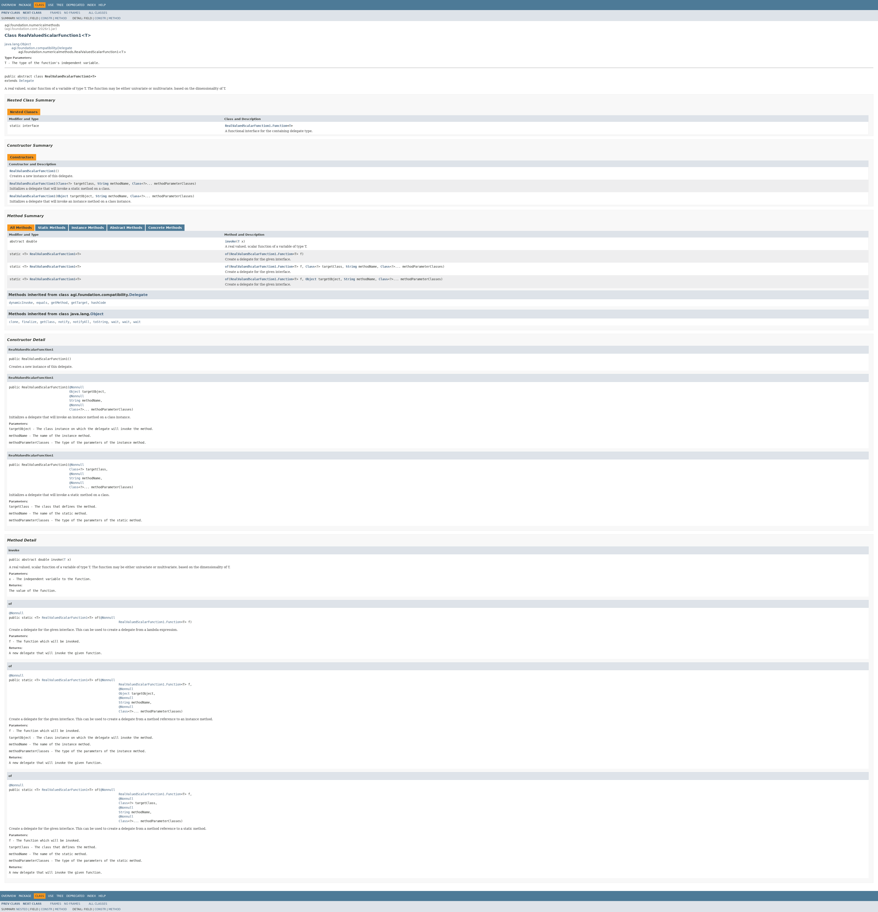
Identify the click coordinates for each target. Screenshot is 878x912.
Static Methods (51, 227)
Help (102, 5)
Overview (8, 5)
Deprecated (75, 5)
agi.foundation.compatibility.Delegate (41, 48)
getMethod (59, 302)
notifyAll (81, 322)
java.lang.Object (18, 44)
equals (41, 302)
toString (100, 322)
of (227, 254)
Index (91, 5)
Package (25, 5)
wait (115, 322)
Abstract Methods (126, 227)
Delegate (26, 81)
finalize (29, 322)
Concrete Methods (165, 227)
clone (13, 322)
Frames (55, 12)
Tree (60, 5)
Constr (46, 18)
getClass (47, 322)
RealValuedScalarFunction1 (32, 171)
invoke (230, 241)
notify (63, 322)
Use (51, 5)
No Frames (72, 12)
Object (62, 196)
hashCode (98, 302)
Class (61, 183)
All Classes (98, 12)
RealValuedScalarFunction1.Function (256, 126)
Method (61, 18)
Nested (21, 18)
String (102, 183)
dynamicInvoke (21, 302)
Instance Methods (88, 227)
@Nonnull (76, 387)
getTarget (79, 302)
